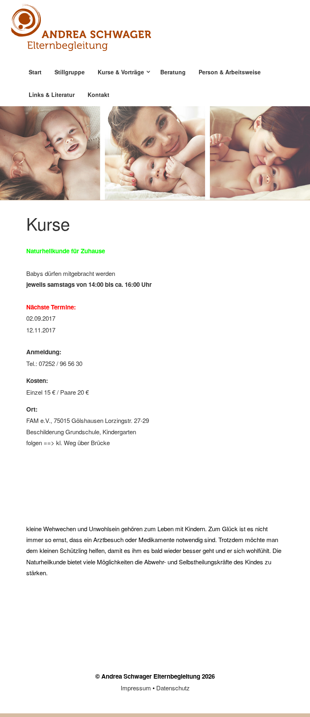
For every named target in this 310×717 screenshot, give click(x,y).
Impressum (136, 687)
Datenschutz (173, 687)
